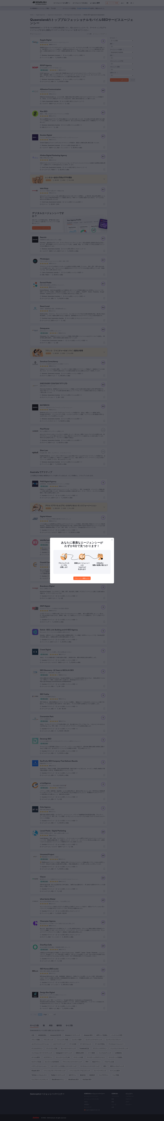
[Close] (112, 540)
